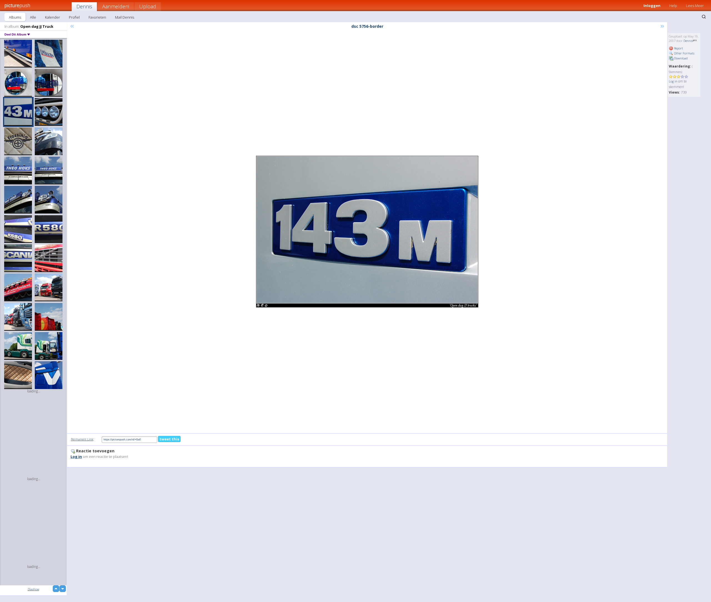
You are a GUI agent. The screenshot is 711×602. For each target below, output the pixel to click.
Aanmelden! (115, 6)
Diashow (33, 589)
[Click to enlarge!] (367, 231)
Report (678, 48)
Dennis (84, 6)
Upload (147, 6)
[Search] (703, 16)
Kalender (52, 17)
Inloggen (652, 5)
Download (680, 58)
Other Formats (683, 53)
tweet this (169, 439)
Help (673, 5)
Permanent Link (82, 439)
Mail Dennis (124, 17)
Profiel (74, 17)
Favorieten (97, 17)
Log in (673, 81)
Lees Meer (695, 5)
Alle (33, 17)
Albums (15, 17)
